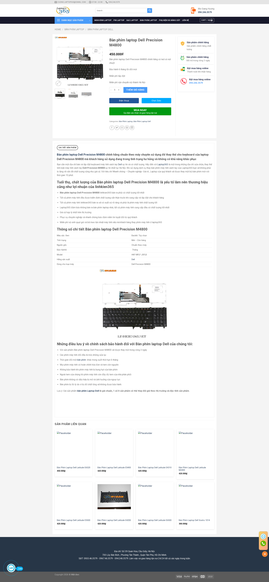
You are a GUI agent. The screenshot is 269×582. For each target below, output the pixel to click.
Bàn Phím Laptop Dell (100, 29)
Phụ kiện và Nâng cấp (169, 20)
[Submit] (149, 10)
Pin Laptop (119, 20)
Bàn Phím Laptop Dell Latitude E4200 (114, 520)
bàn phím (81, 360)
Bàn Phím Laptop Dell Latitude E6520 (73, 467)
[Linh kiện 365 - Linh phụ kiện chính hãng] (73, 10)
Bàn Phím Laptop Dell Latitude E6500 (154, 520)
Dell (120, 164)
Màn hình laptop (103, 20)
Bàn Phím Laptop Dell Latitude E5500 (73, 520)
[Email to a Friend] (122, 127)
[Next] (100, 61)
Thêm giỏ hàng (135, 89)
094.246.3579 (205, 12)
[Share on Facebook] (112, 127)
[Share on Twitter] (117, 127)
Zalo (20, 568)
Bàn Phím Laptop (148, 20)
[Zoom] (58, 83)
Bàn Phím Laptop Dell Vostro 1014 (194, 520)
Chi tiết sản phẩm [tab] (67, 147)
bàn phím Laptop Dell (88, 391)
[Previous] (59, 61)
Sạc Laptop (132, 20)
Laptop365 (162, 164)
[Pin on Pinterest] (127, 127)
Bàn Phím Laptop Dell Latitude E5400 (114, 467)
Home (58, 29)
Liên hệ (185, 20)
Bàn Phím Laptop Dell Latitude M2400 (192, 468)
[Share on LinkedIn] (132, 127)
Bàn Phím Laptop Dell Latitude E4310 (154, 467)
